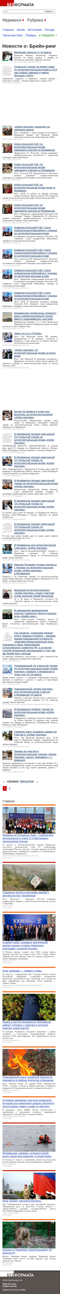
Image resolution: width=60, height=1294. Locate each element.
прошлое (27, 781)
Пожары (30, 35)
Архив (21, 29)
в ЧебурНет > (48, 35)
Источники (35, 29)
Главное (8, 29)
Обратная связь (9, 1284)
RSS (23, 1290)
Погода (49, 29)
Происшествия (12, 35)
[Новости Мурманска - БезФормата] (17, 3)
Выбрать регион (10, 1286)
